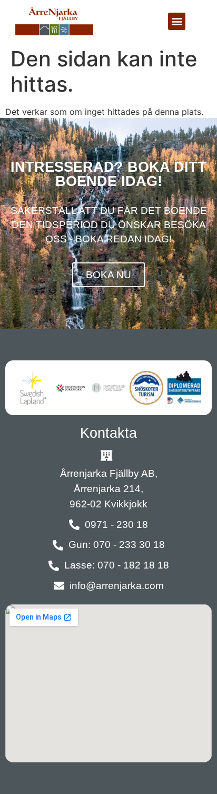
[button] (176, 21)
